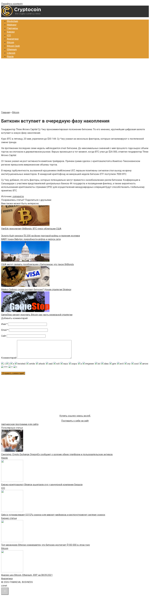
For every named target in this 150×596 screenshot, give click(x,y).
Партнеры (12, 28)
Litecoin (11, 53)
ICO (9, 35)
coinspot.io (18, 196)
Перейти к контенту (12, 3)
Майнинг (12, 24)
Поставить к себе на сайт (75, 420)
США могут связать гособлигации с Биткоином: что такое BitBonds (37, 264)
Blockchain (12, 21)
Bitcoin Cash (13, 46)
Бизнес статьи (9, 518)
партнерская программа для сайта (19, 424)
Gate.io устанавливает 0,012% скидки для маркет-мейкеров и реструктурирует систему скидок (53, 514)
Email (4, 330)
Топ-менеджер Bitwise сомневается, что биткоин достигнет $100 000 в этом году (45, 544)
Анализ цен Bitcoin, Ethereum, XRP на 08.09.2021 (27, 575)
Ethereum (12, 49)
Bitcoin (10, 42)
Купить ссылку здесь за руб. (75, 415)
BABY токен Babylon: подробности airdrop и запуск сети (31, 239)
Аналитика (12, 39)
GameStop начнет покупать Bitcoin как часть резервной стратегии (36, 314)
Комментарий (8, 357)
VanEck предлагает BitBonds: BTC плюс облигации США (31, 228)
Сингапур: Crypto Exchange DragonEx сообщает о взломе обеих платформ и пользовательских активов (57, 454)
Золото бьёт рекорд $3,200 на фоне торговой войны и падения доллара (40, 235)
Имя (4, 324)
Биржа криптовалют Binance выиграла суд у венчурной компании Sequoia (41, 484)
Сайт (3, 335)
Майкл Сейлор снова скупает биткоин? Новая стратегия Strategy (36, 289)
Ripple (10, 56)
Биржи (11, 31)
